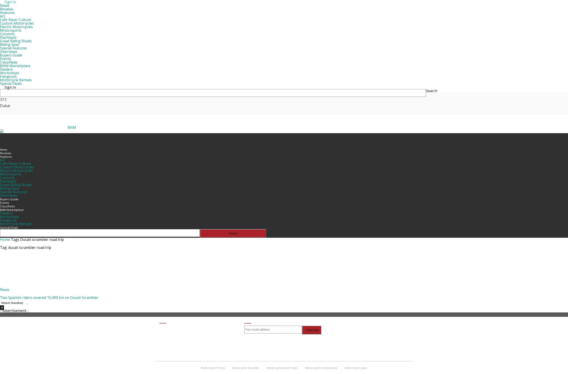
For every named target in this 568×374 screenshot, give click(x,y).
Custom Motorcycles (17, 23)
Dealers (6, 69)
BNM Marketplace (15, 65)
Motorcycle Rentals (16, 80)
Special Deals (11, 83)
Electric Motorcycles (16, 26)
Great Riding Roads (16, 41)
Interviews (8, 51)
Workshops (9, 72)
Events (5, 58)
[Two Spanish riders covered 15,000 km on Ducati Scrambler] (36, 286)
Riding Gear (9, 44)
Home (5, 239)
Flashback (8, 37)
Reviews (6, 9)
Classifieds (8, 62)
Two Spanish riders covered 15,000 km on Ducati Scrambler (49, 297)
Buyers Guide (11, 55)
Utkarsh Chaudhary (12, 302)
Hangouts (8, 76)
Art (2, 16)
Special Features (13, 48)
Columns (7, 33)
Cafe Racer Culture (15, 19)
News (4, 5)
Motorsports (11, 30)
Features (7, 12)
